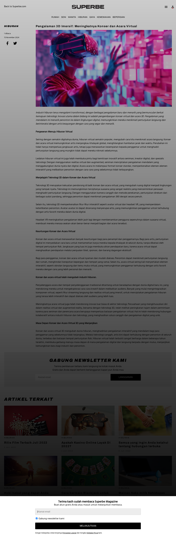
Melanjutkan (88, 526)
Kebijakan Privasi (92, 533)
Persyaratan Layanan (69, 533)
